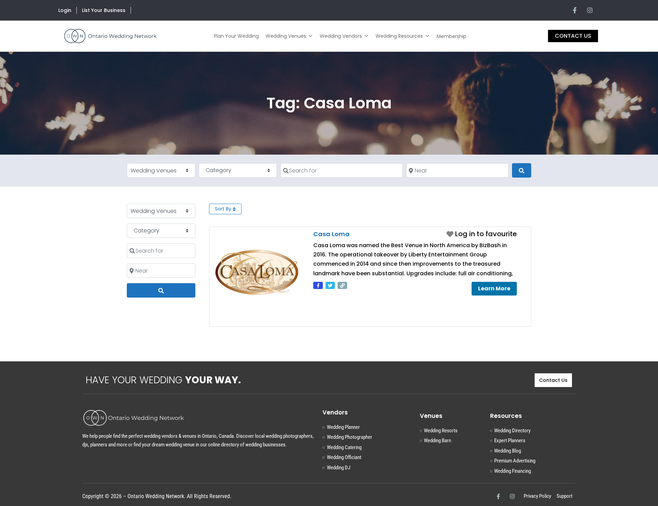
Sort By (224, 208)
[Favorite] (482, 234)
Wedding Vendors (341, 36)
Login (64, 10)
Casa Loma (331, 234)
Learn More (494, 288)
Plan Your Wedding (236, 36)
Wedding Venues (286, 36)
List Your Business (103, 10)
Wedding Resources (399, 36)
